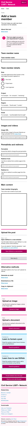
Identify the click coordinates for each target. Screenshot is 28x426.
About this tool (6, 29)
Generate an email (7, 275)
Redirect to (4, 170)
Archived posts (4, 400)
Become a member (6, 392)
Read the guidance (14, 347)
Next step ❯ (14, 258)
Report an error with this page (14, 379)
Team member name (8, 57)
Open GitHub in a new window (14, 251)
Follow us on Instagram (7, 414)
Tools (7, 8)
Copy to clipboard (7, 286)
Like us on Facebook (6, 408)
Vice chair (8, 79)
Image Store (17, 134)
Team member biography (9, 189)
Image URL (4, 130)
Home (2, 8)
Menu (23, 2)
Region (3, 103)
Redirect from (5, 158)
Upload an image (14, 309)
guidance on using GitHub (10, 248)
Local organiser (9, 87)
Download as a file (7, 281)
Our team (3, 396)
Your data (3, 398)
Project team (8, 83)
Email (3, 112)
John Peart (13, 419)
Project (3, 93)
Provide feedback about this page (14, 375)
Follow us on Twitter (6, 410)
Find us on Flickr (5, 412)
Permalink (4, 149)
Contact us (3, 394)
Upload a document (14, 328)
